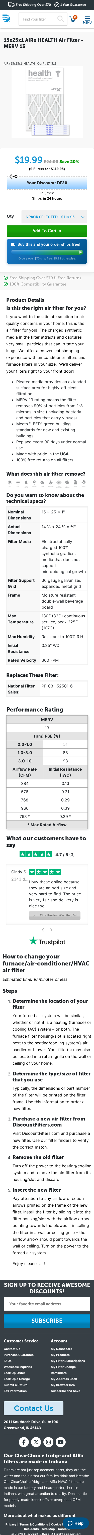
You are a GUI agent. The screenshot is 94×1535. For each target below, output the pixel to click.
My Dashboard (61, 1349)
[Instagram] (48, 1442)
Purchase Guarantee (19, 1355)
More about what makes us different (39, 1515)
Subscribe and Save (65, 1391)
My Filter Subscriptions (68, 1361)
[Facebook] (24, 1442)
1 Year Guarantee (73, 5)
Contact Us (12, 1349)
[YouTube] (61, 1442)
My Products (60, 1355)
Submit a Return (15, 1385)
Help (78, 1523)
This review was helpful (58, 915)
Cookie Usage (61, 1524)
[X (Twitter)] (36, 1442)
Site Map (48, 1529)
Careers (64, 1529)
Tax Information (15, 1391)
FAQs (8, 1361)
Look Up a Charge (17, 1379)
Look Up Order (14, 1373)
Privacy (11, 1524)
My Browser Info (63, 1385)
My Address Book (64, 1379)
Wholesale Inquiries (18, 1367)
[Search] (60, 19)
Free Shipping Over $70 (33, 5)
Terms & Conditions (34, 1524)
